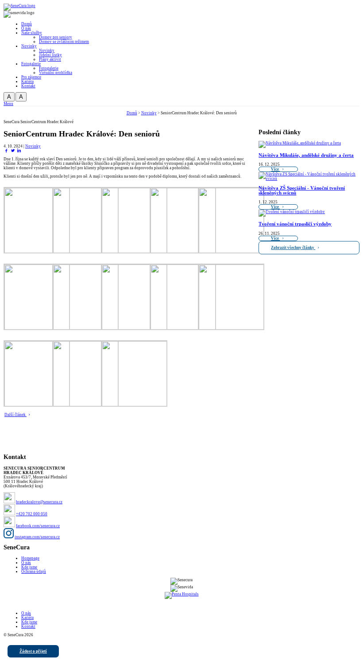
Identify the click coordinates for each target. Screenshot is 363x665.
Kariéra (27, 617)
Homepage (30, 558)
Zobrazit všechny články (293, 247)
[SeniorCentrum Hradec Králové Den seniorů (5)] (231, 253)
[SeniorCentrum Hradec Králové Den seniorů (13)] (134, 406)
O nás (26, 562)
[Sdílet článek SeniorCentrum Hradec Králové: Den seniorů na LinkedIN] (19, 150)
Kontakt (28, 626)
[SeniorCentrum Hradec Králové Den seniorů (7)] (85, 329)
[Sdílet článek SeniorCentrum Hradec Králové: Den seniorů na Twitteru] (13, 150)
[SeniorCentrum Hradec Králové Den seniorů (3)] (134, 253)
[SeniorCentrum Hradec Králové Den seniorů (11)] (37, 406)
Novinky (149, 113)
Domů (132, 113)
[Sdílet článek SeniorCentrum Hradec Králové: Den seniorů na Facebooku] (6, 150)
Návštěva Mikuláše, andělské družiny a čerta (306, 155)
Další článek (15, 414)
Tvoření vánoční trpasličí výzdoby (295, 224)
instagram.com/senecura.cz (37, 537)
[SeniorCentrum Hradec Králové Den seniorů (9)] (183, 329)
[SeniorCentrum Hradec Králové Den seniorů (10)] (231, 329)
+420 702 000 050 (31, 514)
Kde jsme (29, 567)
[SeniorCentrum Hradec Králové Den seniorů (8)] (134, 329)
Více (275, 169)
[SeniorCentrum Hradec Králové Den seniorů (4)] (183, 253)
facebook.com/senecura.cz (38, 526)
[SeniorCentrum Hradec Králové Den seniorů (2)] (85, 253)
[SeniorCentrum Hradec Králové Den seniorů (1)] (37, 253)
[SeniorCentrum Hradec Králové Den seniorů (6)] (37, 329)
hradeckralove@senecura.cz (39, 502)
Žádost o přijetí (33, 651)
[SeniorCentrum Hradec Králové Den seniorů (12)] (85, 406)
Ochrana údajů (33, 571)
